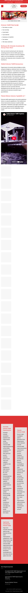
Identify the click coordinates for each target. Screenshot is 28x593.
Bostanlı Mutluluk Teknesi (11, 582)
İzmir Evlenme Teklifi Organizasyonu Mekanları (14, 577)
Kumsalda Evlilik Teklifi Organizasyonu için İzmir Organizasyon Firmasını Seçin (15, 571)
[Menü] (2, 6)
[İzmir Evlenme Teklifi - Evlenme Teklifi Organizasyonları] (14, 6)
